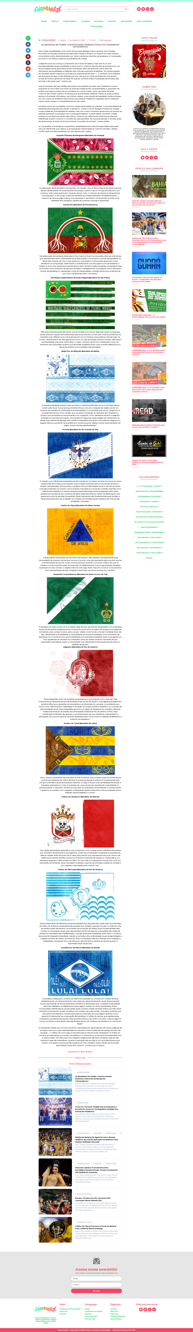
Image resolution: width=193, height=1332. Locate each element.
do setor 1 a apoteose (149, 506)
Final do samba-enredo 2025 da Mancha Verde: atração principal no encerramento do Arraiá (148, 203)
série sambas (156, 553)
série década (158, 542)
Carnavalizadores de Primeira (149, 496)
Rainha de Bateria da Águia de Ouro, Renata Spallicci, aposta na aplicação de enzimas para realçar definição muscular (96, 1139)
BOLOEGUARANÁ (156, 491)
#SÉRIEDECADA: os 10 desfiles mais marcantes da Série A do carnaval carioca (148, 352)
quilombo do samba (142, 532)
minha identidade (155, 517)
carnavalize (82, 1103)
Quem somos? (70, 21)
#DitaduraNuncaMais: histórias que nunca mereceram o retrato (148, 426)
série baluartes (158, 532)
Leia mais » (136, 207)
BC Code (132, 1330)
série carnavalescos (143, 542)
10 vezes (157, 486)
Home (44, 21)
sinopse (149, 558)
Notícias (98, 21)
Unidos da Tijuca (84, 1222)
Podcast (112, 21)
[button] (28, 38)
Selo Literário (144, 21)
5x (138, 486)
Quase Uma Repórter (149, 527)
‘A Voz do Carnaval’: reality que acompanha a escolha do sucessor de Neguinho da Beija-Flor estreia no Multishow (96, 1109)
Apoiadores (96, 26)
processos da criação (155, 522)
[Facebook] (139, 9)
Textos (55, 21)
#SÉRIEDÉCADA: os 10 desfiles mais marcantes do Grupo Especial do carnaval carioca (148, 390)
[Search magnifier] (126, 9)
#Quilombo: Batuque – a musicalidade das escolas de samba (149, 316)
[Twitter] (143, 9)
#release (97, 1133)
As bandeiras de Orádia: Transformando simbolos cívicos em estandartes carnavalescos (93, 1078)
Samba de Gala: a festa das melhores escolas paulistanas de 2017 (147, 462)
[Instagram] (147, 9)
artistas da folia (142, 491)
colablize (154, 501)
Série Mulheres (155, 547)
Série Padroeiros (142, 553)
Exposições (126, 21)
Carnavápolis (145, 501)
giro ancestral (141, 517)
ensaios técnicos (84, 1194)
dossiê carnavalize (143, 512)
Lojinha (85, 21)
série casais (156, 537)
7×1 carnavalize (146, 486)
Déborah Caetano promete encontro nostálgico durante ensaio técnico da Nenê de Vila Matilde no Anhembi (96, 1170)
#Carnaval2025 (48, 40)
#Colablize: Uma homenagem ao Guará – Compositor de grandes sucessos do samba (147, 279)
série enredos (142, 547)
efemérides (157, 512)
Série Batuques (143, 537)
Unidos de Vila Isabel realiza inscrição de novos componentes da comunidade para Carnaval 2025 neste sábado (149, 241)
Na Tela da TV (140, 522)
